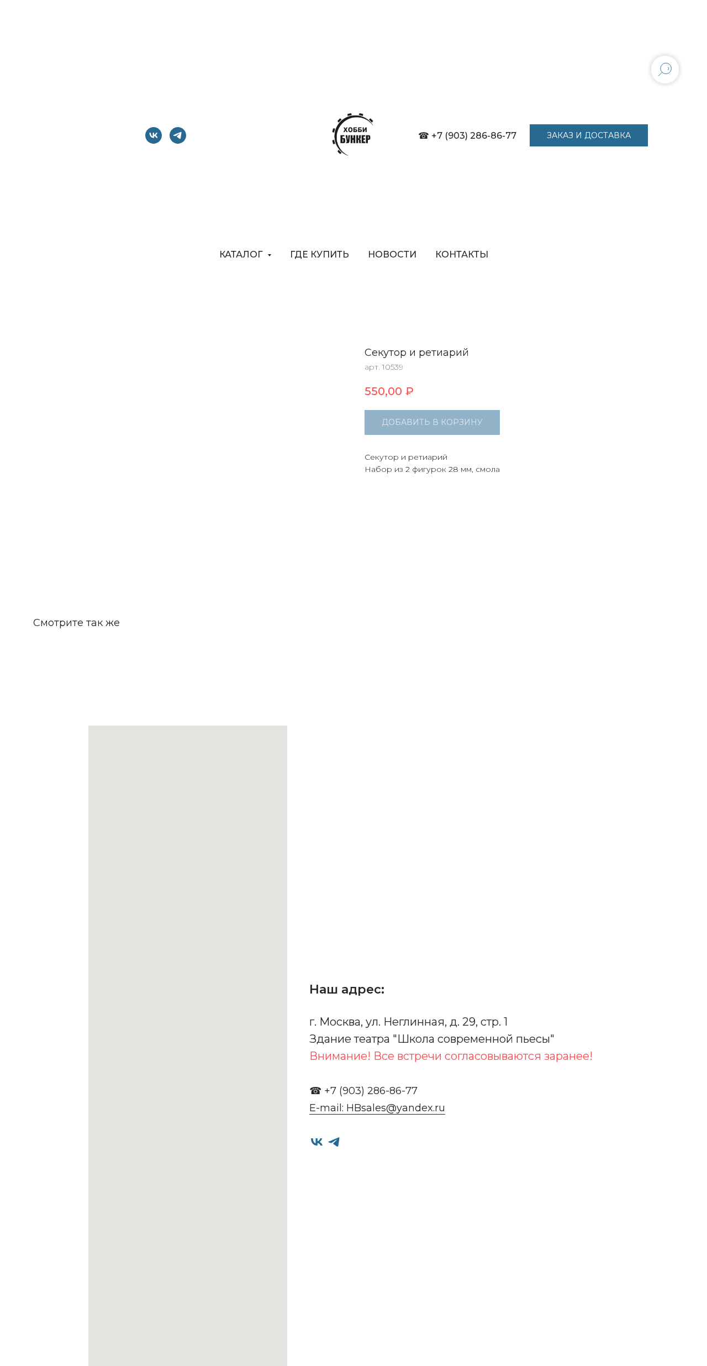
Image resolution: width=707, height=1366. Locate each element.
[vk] (153, 140)
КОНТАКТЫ (461, 254)
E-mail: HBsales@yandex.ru (377, 1108)
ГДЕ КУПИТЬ (319, 254)
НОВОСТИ (392, 254)
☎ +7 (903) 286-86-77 (467, 135)
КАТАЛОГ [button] (242, 254)
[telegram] (178, 140)
